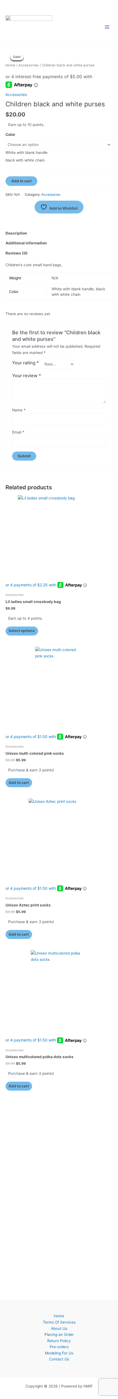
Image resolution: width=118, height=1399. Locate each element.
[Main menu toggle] (107, 27)
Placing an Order (59, 1334)
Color (10, 134)
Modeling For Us (59, 1353)
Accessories (28, 65)
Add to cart (21, 181)
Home (10, 65)
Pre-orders (59, 1347)
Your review (26, 375)
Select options (22, 630)
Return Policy (59, 1341)
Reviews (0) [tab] (16, 253)
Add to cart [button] (19, 782)
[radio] (59, 152)
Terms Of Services (59, 1322)
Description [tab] (16, 233)
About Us (59, 1328)
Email (18, 432)
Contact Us (59, 1359)
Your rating (25, 362)
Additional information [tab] (26, 243)
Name (19, 410)
